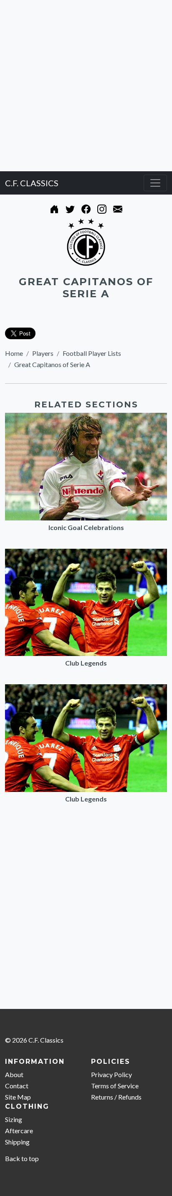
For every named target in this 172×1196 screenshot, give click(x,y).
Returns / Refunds (116, 1097)
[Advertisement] (86, 85)
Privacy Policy (111, 1074)
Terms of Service (115, 1086)
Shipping (17, 1142)
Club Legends (86, 663)
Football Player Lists (92, 353)
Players (42, 353)
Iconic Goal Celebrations (86, 527)
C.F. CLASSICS (31, 183)
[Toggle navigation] (155, 183)
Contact (16, 1086)
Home (14, 353)
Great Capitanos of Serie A (52, 364)
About (14, 1074)
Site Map (18, 1097)
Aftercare (19, 1130)
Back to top (22, 1158)
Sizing (13, 1119)
